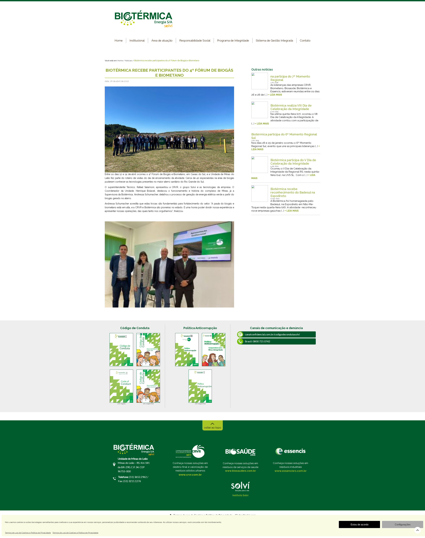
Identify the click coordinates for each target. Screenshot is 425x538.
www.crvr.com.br (190, 474)
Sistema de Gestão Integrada (274, 40)
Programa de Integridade (233, 40)
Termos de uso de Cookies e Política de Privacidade (28, 533)
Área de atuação (161, 40)
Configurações (403, 524)
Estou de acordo (359, 524)
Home (119, 40)
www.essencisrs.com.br (291, 470)
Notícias (128, 60)
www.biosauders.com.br (240, 470)
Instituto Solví (240, 495)
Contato (305, 40)
